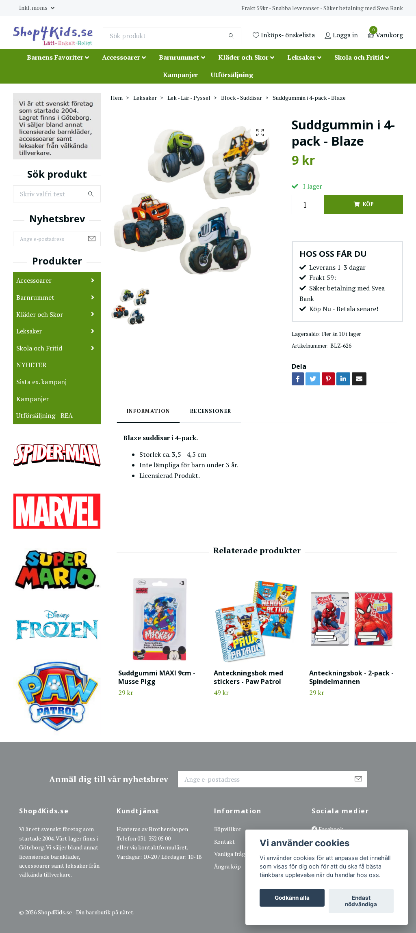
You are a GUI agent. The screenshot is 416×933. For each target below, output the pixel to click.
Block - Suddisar (241, 97)
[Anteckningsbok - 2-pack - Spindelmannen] (352, 619)
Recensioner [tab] (210, 411)
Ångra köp (227, 866)
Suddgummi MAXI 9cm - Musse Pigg (156, 677)
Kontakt (224, 841)
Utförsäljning (232, 74)
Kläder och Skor (243, 57)
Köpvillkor (227, 829)
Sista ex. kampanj (41, 381)
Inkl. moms (34, 7)
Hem (116, 97)
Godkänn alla (292, 897)
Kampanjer (180, 74)
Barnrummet (179, 57)
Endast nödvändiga (361, 900)
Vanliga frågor (232, 854)
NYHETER (31, 364)
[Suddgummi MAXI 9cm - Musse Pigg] (161, 619)
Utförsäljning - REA (44, 415)
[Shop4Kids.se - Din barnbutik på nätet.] (53, 36)
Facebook (330, 829)
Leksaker (301, 57)
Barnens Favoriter (55, 57)
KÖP (368, 204)
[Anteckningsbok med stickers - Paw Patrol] (257, 619)
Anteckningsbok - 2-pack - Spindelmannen (351, 677)
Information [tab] (148, 411)
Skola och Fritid (359, 57)
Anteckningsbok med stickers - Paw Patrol (248, 677)
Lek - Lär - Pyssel (188, 97)
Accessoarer (121, 57)
